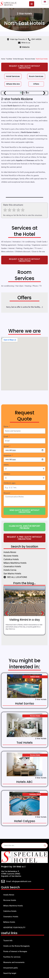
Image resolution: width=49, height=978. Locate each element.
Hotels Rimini (8, 895)
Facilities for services (11, 957)
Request (7, 493)
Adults (6, 465)
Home (3, 59)
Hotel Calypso (24, 821)
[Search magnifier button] (45, 845)
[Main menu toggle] (31, 3)
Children (7, 474)
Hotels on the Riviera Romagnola (16, 946)
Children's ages (9, 483)
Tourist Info (7, 940)
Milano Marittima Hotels (13, 906)
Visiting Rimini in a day (24, 620)
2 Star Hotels (24, 13)
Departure (8, 455)
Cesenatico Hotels (10, 917)
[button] (4, 93)
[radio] (5, 210)
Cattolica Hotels (9, 911)
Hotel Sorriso (24, 703)
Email (6, 436)
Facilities (9, 59)
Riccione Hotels (30, 59)
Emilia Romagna (18, 59)
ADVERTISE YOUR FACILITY (14, 927)
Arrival (6, 446)
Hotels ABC (24, 782)
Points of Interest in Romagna (15, 951)
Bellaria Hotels (9, 922)
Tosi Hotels (25, 743)
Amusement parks (10, 968)
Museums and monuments (13, 962)
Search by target (9, 973)
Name (6, 426)
